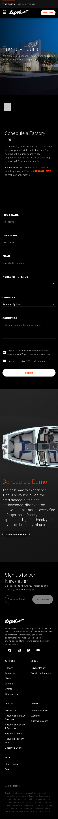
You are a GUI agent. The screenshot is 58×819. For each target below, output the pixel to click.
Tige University (12, 693)
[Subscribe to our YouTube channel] (38, 650)
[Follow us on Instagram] (19, 650)
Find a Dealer (11, 763)
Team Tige (10, 673)
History (9, 667)
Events (8, 688)
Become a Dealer (13, 747)
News (8, 678)
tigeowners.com (39, 720)
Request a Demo (13, 733)
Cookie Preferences (41, 673)
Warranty (35, 715)
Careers (9, 683)
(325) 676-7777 (42, 171)
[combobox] (29, 282)
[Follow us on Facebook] (9, 650)
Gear (7, 769)
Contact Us (11, 710)
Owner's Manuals (39, 710)
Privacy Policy (38, 667)
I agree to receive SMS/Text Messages (27, 360)
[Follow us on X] (28, 650)
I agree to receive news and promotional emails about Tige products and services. (29, 352)
